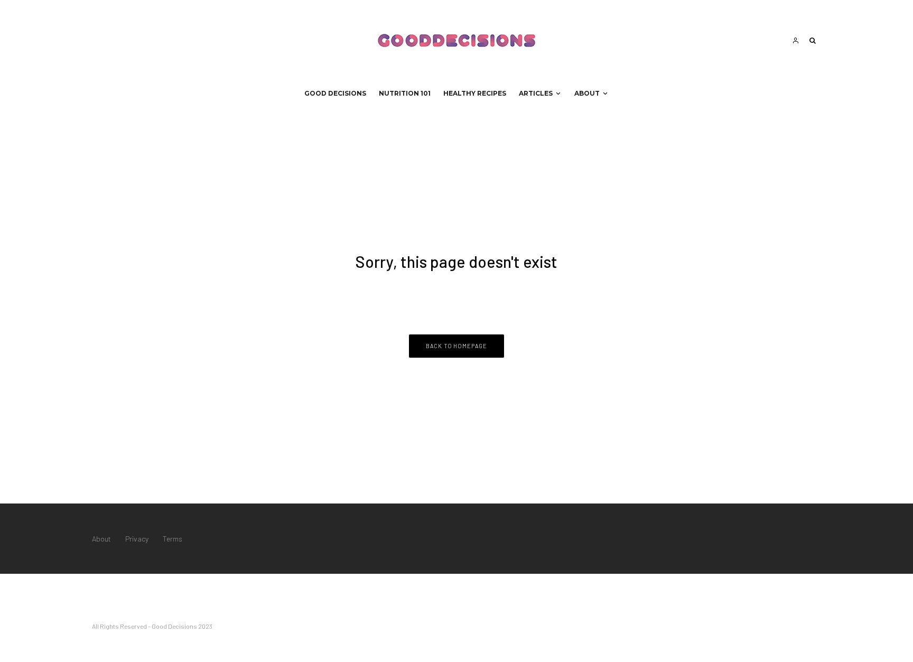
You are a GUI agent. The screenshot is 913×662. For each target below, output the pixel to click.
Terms (172, 538)
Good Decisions (335, 93)
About (587, 93)
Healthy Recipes (474, 93)
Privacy (136, 538)
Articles (536, 93)
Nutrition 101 (405, 93)
